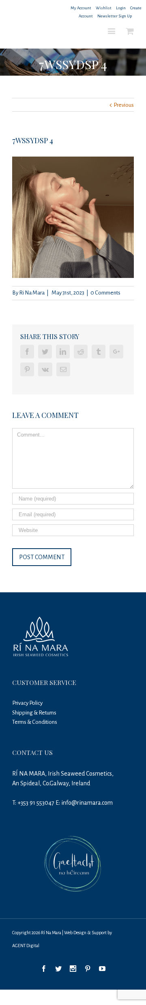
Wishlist (103, 8)
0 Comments (105, 293)
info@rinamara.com (87, 802)
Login (121, 8)
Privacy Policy (27, 703)
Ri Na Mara (32, 293)
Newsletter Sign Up (115, 16)
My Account (81, 8)
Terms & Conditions (34, 722)
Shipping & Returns (34, 713)
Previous (124, 105)
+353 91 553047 (35, 802)
